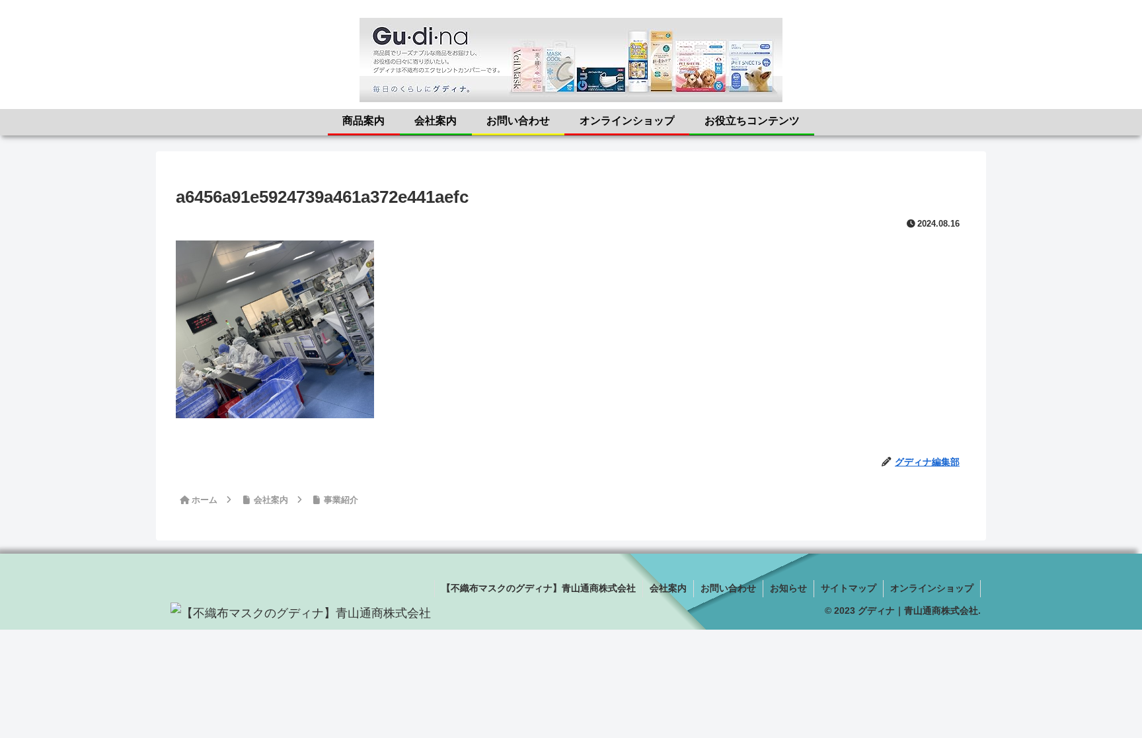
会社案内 (668, 588)
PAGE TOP (1105, 705)
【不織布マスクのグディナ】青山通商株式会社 (538, 588)
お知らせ (788, 588)
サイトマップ (848, 588)
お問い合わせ (728, 588)
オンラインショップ (931, 588)
